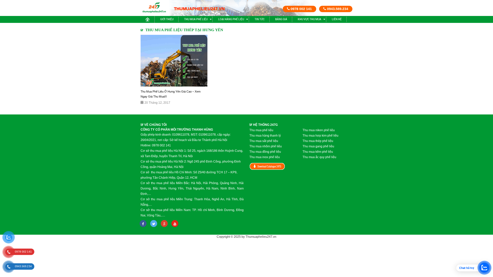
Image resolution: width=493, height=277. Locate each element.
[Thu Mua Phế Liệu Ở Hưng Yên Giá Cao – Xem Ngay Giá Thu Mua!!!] (174, 61)
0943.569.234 (337, 9)
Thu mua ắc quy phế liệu (319, 157)
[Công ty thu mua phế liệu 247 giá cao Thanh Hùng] (154, 7)
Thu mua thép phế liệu (318, 141)
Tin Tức (260, 19)
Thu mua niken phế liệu (319, 130)
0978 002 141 (301, 9)
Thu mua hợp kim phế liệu (320, 135)
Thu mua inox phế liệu (264, 157)
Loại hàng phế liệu (231, 19)
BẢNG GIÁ (281, 19)
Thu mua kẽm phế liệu (318, 151)
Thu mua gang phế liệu (318, 146)
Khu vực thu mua (309, 19)
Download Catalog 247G (267, 166)
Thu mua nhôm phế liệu (265, 146)
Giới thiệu (167, 19)
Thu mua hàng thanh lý (265, 135)
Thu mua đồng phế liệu (265, 151)
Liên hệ (337, 19)
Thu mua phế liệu (196, 19)
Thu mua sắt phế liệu (263, 141)
